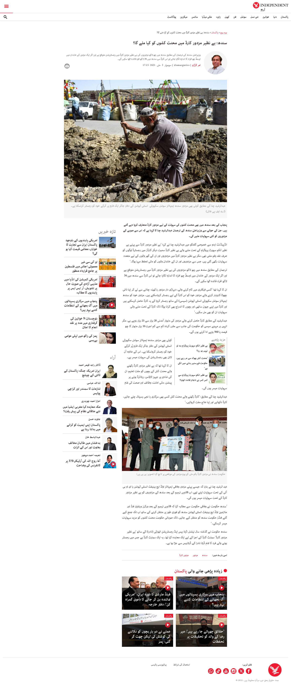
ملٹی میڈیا (207, 17)
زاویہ (218, 17)
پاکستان (284, 17)
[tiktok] (218, 671)
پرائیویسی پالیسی (159, 665)
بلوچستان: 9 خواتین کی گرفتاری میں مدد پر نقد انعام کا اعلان (83, 323)
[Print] (67, 66)
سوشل (243, 17)
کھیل (227, 17)
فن (234, 17)
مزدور (195, 555)
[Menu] (6, 6)
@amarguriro (182, 65)
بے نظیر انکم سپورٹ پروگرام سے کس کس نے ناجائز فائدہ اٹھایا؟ (193, 377)
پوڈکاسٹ (171, 17)
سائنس (194, 17)
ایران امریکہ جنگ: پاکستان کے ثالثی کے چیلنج (82, 373)
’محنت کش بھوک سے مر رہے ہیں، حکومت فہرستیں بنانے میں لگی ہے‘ (192, 363)
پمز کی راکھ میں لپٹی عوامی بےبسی (80, 338)
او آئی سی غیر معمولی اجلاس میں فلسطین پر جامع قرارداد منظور (81, 266)
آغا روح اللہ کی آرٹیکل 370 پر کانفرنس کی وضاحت (83, 463)
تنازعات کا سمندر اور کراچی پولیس (84, 391)
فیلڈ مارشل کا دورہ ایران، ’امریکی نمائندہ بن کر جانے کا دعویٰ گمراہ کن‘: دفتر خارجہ (147, 599)
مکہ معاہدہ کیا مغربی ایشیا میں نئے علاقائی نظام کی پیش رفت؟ (81, 409)
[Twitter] (241, 671)
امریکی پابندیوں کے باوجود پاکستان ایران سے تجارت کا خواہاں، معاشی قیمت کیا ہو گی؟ (81, 247)
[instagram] (233, 671)
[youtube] (226, 671)
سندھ (204, 555)
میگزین (183, 17)
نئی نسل (254, 17)
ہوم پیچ (223, 32)
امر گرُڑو (196, 65)
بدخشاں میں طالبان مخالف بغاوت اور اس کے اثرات (84, 445)
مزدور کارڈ (184, 555)
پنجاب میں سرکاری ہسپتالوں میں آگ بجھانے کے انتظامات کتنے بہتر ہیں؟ (201, 599)
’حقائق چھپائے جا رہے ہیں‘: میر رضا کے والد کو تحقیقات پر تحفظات (202, 636)
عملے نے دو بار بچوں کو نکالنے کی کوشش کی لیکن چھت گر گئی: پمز (149, 636)
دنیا (275, 17)
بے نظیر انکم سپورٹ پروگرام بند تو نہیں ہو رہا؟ (192, 348)
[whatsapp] (211, 671)
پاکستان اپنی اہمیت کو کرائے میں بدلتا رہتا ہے (83, 427)
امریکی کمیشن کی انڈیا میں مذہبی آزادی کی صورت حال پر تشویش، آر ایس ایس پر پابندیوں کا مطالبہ (80, 286)
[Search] (5, 17)
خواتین (266, 17)
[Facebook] (249, 671)
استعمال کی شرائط (181, 665)
